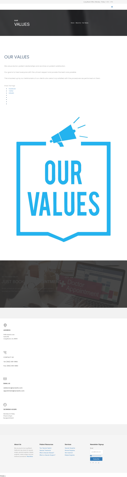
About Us (78, 23)
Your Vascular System (45, 448)
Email (91, 448)
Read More (30, 456)
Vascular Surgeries (70, 448)
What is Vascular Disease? (47, 453)
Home (72, 23)
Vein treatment (69, 453)
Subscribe (96, 459)
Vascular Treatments (45, 450)
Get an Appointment (77, 277)
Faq (60, 474)
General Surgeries (70, 450)
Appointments (53, 474)
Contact (66, 474)
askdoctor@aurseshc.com (12, 388)
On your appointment (41, 474)
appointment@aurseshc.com (13, 391)
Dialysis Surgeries (70, 455)
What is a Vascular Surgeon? (47, 455)
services (30, 474)
